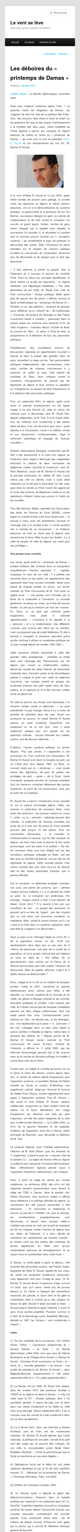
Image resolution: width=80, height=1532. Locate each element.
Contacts (29, 42)
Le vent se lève (26, 22)
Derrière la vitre (48, 42)
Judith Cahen (18, 94)
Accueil (15, 42)
